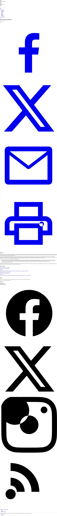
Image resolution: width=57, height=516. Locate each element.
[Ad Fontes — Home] (1, 509)
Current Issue (2, 10)
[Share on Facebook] (28, 79)
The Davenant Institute (3, 511)
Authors (2, 13)
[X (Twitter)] (29, 396)
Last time (1, 254)
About (2, 14)
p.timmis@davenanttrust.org (3, 284)
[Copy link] (0, 194)
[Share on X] (28, 136)
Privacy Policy (2, 514)
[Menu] (0, 2)
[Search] (0, 0)
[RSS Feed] (29, 508)
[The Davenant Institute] (5, 509)
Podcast (2, 12)
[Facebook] (29, 340)
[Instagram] (29, 452)
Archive (2, 11)
